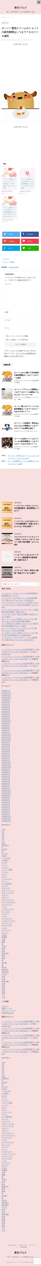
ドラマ (4, 907)
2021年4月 (6, 753)
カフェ (4, 874)
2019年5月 (6, 805)
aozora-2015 (13, 267)
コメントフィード (9, 1011)
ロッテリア (6, 930)
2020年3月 (6, 784)
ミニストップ (7, 923)
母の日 (4, 967)
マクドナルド (7, 918)
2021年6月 (6, 749)
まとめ (4, 863)
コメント (8, 284)
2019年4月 (6, 807)
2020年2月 (6, 786)
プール (4, 916)
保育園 (4, 937)
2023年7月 (6, 705)
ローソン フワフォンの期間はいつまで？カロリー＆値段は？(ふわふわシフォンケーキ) (26, 392)
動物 (3, 942)
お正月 (4, 856)
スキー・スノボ (8, 891)
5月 (3, 836)
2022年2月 (6, 730)
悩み (3, 951)
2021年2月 (6, 758)
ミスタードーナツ (9, 921)
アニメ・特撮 (7, 870)
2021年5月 (6, 751)
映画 (3, 958)
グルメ (4, 877)
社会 (3, 979)
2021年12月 (6, 735)
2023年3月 (6, 714)
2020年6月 (6, 777)
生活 (3, 977)
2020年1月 (6, 788)
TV (3, 851)
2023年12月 (6, 693)
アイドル (5, 867)
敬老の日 (5, 953)
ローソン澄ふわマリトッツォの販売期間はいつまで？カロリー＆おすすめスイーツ (26, 408)
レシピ (4, 928)
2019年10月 (6, 793)
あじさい (5, 853)
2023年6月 (6, 707)
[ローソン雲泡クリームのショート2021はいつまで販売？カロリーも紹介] (9, 172)
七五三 (4, 935)
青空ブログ (20, 7)
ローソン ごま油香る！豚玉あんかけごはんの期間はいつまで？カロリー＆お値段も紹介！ (26, 425)
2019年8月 (6, 798)
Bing (3, 843)
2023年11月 (6, 695)
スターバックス (8, 893)
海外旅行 (5, 970)
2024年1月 (6, 691)
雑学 (3, 991)
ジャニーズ (6, 888)
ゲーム (4, 881)
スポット (5, 895)
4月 (3, 834)
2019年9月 (6, 795)
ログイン (5, 1006)
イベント (5, 872)
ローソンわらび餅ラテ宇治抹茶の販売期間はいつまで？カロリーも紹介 (26, 375)
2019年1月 (6, 814)
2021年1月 (6, 760)
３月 (3, 998)
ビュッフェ (6, 912)
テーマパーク (7, 905)
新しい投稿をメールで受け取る (17, 340)
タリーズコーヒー (9, 902)
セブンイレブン (8, 900)
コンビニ (5, 886)
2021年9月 (6, 742)
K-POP (4, 849)
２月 (3, 995)
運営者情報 (23, 1247)
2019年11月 (6, 791)
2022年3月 (6, 728)
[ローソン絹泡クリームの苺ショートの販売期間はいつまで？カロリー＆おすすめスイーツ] (9, 200)
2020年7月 (6, 774)
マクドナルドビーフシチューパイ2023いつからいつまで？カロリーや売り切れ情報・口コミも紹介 (26, 541)
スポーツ (5, 898)
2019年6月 (6, 802)
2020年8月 (6, 772)
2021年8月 (6, 744)
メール (7, 320)
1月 (3, 832)
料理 (3, 956)
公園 (3, 939)
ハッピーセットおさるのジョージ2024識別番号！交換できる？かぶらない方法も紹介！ (26, 523)
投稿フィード (7, 1008)
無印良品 (5, 972)
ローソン (6, 259)
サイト (7, 328)
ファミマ (5, 914)
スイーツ (6, 262)
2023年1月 (6, 719)
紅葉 (3, 984)
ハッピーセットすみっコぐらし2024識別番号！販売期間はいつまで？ (26, 508)
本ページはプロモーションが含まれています (20, 1257)
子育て (4, 946)
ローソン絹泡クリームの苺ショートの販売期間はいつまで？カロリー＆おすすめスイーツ (9, 212)
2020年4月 (6, 781)
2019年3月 (6, 809)
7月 (3, 841)
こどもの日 (6, 858)
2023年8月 (6, 702)
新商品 (12, 262)
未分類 (4, 963)
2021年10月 (6, 740)
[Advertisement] (20, 66)
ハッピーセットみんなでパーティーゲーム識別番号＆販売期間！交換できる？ (26, 557)
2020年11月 (6, 765)
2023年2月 (6, 716)
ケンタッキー (7, 879)
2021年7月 (6, 746)
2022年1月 (6, 733)
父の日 (4, 974)
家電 (3, 949)
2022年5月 (6, 726)
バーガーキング (8, 909)
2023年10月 (6, 698)
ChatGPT (5, 845)
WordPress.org (7, 1013)
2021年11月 (6, 737)
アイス (4, 865)
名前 (7, 312)
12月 (3, 829)
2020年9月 (6, 770)
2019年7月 (6, 800)
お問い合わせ (23, 1245)
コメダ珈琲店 (7, 884)
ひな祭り (5, 860)
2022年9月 (6, 723)
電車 (3, 993)
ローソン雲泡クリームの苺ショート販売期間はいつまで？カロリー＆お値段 (27, 183)
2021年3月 (6, 756)
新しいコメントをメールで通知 (17, 336)
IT (2, 847)
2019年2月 (6, 812)
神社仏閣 (5, 981)
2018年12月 (6, 816)
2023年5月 (6, 709)
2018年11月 (6, 819)
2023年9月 (6, 700)
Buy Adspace (13, 1245)
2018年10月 (6, 821)
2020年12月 (6, 763)
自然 (3, 986)
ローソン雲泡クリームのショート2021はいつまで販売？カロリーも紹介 (9, 183)
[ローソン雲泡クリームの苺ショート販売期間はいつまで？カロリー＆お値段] (27, 172)
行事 (3, 988)
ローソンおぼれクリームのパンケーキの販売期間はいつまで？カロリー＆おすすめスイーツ (26, 441)
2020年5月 (6, 779)
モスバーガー (7, 925)
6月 (3, 839)
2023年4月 (6, 712)
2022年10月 (6, 721)
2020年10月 (6, 767)
